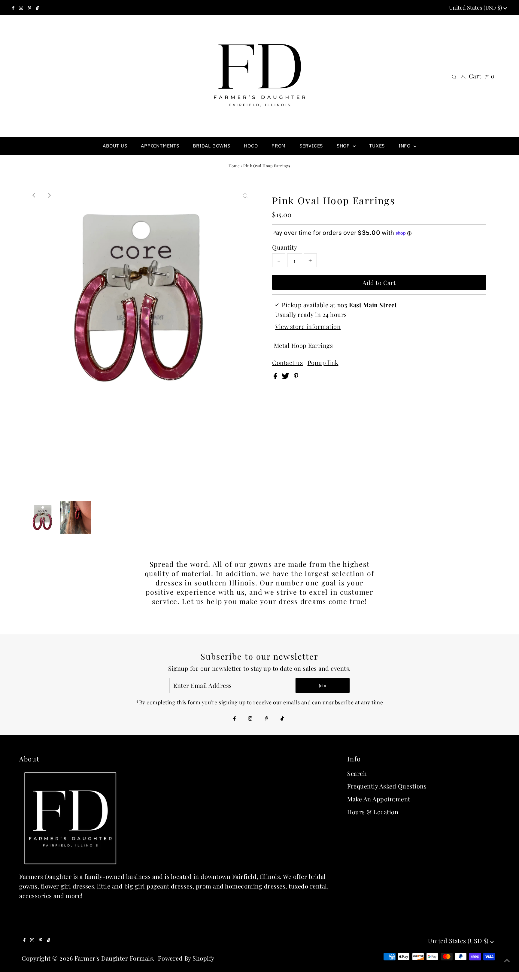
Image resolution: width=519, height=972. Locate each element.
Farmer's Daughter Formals (113, 958)
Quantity (284, 247)
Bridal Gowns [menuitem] (211, 146)
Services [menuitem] (311, 146)
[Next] (49, 195)
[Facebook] (13, 7)
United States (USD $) (476, 7)
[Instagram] (21, 7)
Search (357, 773)
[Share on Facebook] (276, 376)
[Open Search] (454, 76)
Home (234, 165)
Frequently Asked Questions (386, 786)
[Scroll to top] (507, 960)
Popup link (323, 363)
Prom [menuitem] (279, 146)
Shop (344, 146)
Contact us (287, 363)
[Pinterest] (29, 7)
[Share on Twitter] (286, 376)
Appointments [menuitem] (160, 146)
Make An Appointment (378, 799)
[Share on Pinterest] (296, 376)
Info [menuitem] (405, 146)
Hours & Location (372, 812)
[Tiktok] (37, 7)
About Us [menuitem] (115, 146)
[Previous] (34, 195)
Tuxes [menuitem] (377, 146)
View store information (308, 326)
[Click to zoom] (245, 195)
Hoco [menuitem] (251, 146)
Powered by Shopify (186, 958)
